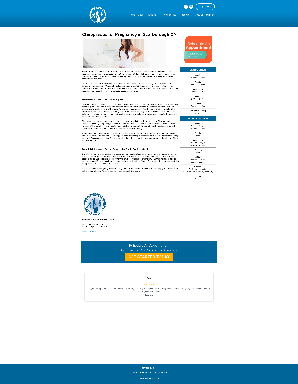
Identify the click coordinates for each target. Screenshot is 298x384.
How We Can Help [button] (169, 15)
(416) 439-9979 (89, 231)
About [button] (141, 15)
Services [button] (186, 15)
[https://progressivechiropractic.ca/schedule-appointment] (198, 49)
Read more (149, 295)
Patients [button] (152, 15)
